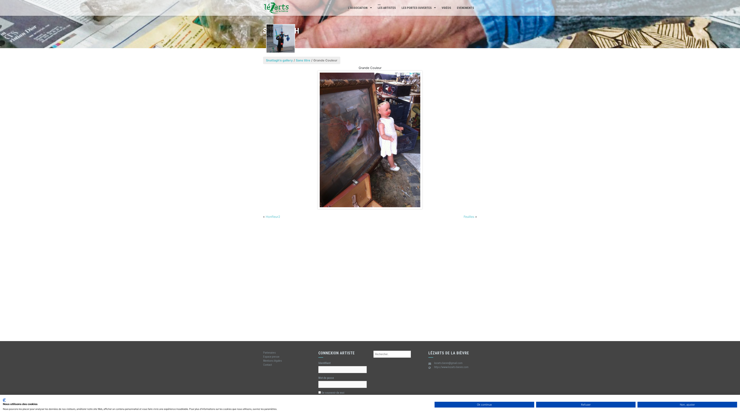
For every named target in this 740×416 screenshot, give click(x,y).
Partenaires (269, 352)
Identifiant (324, 363)
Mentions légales (272, 360)
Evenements (465, 8)
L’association (357, 8)
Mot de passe (326, 377)
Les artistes (387, 8)
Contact (267, 364)
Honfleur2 (273, 217)
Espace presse (271, 356)
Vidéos (446, 8)
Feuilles (469, 217)
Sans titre (303, 60)
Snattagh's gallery (279, 60)
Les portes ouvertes (417, 8)
